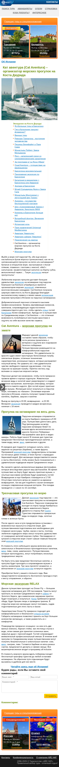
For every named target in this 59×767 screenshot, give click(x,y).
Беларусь (37, 44)
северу (46, 593)
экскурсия (15, 404)
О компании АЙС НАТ (46, 757)
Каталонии (6, 313)
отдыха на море (41, 614)
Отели (38, 9)
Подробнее (16, 747)
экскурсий (29, 287)
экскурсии (19, 282)
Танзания (10, 44)
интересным (47, 295)
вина (3, 551)
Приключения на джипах (26, 240)
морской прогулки (22, 452)
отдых (45, 310)
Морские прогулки (23, 251)
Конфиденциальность (23, 757)
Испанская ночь (22, 224)
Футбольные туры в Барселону (29, 126)
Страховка (51, 9)
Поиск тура (8, 9)
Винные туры (21, 135)
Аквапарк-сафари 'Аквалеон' (28, 236)
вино (22, 442)
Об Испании (8, 61)
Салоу (48, 511)
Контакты (52, 2)
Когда (34, 599)
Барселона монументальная (28, 171)
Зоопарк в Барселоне (25, 186)
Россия (8, 736)
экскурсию (36, 272)
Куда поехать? (21, 13)
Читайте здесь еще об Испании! (29, 666)
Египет (35, 733)
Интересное (39, 13)
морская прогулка (35, 325)
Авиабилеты (25, 9)
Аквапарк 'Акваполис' (25, 233)
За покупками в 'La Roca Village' (30, 162)
